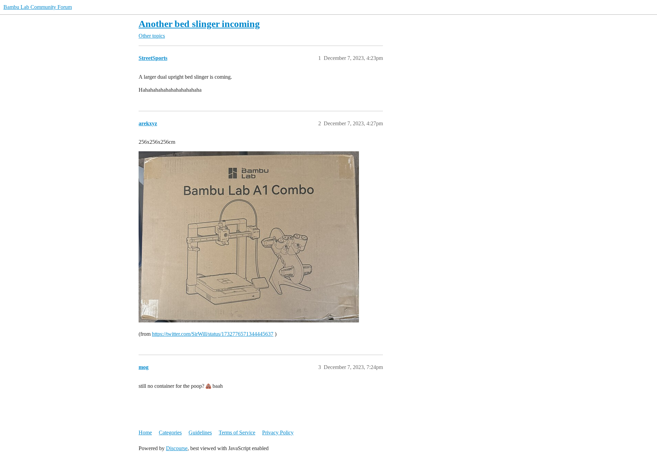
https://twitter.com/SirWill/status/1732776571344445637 (212, 334)
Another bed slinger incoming (199, 23)
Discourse (177, 448)
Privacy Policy (278, 432)
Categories (170, 432)
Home (145, 432)
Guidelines (200, 432)
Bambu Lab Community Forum (37, 7)
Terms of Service (237, 432)
